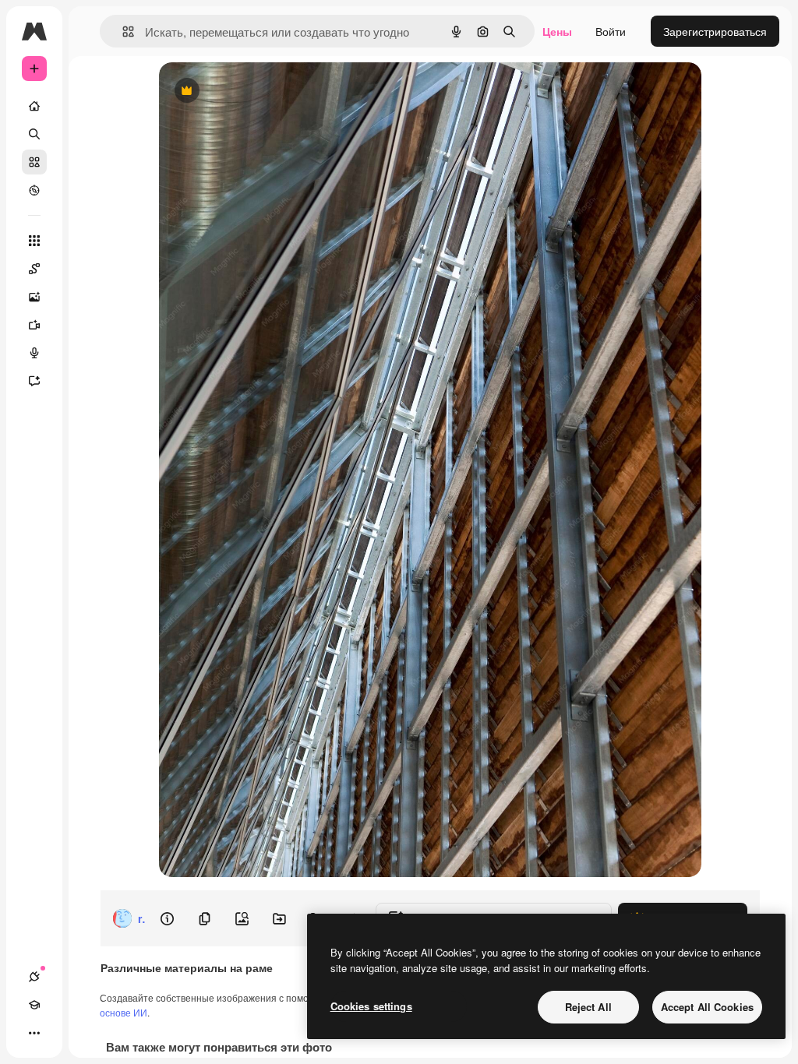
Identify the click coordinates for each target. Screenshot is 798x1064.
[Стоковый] (34, 162)
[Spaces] (34, 268)
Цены (557, 31)
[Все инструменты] (34, 240)
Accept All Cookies (707, 1006)
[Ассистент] (34, 380)
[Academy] (34, 1004)
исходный (263, 91)
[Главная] (34, 105)
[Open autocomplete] (122, 31)
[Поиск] (34, 134)
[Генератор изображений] (34, 296)
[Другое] (34, 1032)
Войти (610, 31)
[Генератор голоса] (34, 352)
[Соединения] (34, 976)
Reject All (588, 1006)
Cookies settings (371, 1006)
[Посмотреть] (34, 190)
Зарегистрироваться (715, 31)
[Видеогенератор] (34, 324)
